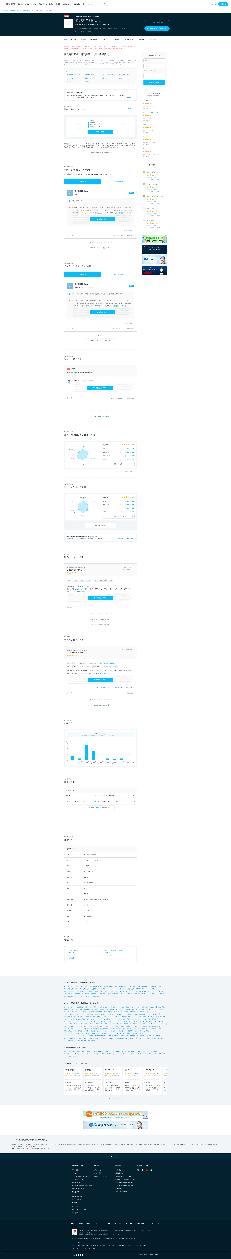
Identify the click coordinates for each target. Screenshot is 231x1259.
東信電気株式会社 (96, 1028)
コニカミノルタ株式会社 (112, 1026)
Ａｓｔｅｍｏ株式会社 (127, 993)
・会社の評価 (70, 78)
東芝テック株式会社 (80, 1040)
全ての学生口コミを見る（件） (100, 705)
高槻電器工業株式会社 (129, 1011)
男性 (82, 580)
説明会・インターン (30, 4)
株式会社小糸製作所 (108, 1038)
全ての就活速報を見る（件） (100, 416)
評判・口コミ (149, 177)
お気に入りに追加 (158, 22)
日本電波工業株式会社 (101, 1035)
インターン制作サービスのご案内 (124, 1185)
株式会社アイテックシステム (142, 1026)
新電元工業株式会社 (133, 1031)
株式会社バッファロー (138, 1009)
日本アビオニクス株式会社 (92, 1033)
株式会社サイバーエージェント (155, 196)
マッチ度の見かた (131, 108)
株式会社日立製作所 (152, 172)
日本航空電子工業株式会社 (97, 1026)
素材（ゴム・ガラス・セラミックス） (125, 1054)
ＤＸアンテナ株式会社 (123, 1007)
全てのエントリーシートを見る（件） (100, 248)
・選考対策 (86, 81)
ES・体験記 (49, 4)
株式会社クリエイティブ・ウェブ (113, 1011)
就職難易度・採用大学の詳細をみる (101, 152)
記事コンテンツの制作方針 (79, 1210)
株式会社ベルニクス (157, 1019)
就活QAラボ (66, 4)
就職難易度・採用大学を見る (125, 538)
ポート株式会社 (139, 1230)
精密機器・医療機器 (97, 1051)
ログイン (214, 4)
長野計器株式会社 (130, 1035)
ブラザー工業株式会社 (155, 986)
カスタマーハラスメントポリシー (153, 1223)
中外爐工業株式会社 (148, 1016)
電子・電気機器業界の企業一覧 (23, 10)
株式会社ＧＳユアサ (100, 1014)
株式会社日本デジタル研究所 (116, 1035)
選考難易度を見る (101, 132)
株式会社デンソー (107, 986)
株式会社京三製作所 (69, 1026)
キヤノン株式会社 (103, 993)
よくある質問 (97, 1173)
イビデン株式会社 (99, 1009)
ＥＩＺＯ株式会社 (119, 1019)
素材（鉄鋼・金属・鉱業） (106, 1054)
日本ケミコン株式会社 (154, 1035)
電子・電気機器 (86, 1051)
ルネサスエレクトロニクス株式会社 (73, 993)
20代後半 (75, 580)
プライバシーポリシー (97, 1223)
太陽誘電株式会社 (96, 989)
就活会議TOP (5, 10)
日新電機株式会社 (142, 1011)
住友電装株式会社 (140, 989)
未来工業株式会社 (160, 1007)
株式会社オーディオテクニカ (108, 1021)
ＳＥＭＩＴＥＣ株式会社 (83, 1028)
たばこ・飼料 (67, 1056)
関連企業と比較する (100, 525)
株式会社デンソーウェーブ (142, 993)
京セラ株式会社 (130, 989)
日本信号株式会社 (158, 1021)
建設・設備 (131, 1051)
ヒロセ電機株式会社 (82, 991)
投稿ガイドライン (77, 1182)
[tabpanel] (100, 213)
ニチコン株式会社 (88, 1014)
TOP (65, 39)
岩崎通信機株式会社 (95, 1038)
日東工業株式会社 (79, 1016)
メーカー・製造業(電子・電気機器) (88, 28)
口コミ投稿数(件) (93, 24)
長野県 (104, 28)
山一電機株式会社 (142, 1035)
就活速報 (58, 4)
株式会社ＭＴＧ (158, 1038)
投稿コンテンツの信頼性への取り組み (82, 1185)
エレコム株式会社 (136, 1016)
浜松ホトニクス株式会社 (95, 991)
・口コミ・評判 (87, 78)
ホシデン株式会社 (160, 1016)
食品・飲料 (67, 1051)
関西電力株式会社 (152, 220)
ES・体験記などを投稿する (158, 28)
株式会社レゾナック (131, 991)
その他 (75, 1056)
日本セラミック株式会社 (109, 1007)
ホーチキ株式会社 (122, 1021)
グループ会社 (129, 1223)
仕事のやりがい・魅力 (75, 653)
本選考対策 (72, 952)
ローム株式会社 (151, 989)
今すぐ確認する (129, 97)
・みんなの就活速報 (123, 75)
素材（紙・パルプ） (141, 1054)
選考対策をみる (160, 179)
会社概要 (81, 1223)
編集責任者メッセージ (78, 1213)
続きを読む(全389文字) (120, 306)
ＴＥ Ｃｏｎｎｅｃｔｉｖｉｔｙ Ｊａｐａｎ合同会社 (78, 1035)
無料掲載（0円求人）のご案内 (123, 1176)
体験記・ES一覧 (73, 950)
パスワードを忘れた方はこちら (151, 71)
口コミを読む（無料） (100, 598)
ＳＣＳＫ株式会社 (152, 208)
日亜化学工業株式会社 (82, 1007)
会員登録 (223, 4)
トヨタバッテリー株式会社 (158, 993)
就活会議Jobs (78, 4)
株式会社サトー (121, 1033)
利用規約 (88, 1223)
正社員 (110, 580)
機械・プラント (108, 1051)
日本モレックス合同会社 (70, 1024)
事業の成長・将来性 (75, 570)
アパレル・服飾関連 (152, 1051)
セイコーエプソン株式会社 (71, 986)
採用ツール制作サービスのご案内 (124, 1182)
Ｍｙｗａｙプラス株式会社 (71, 1021)
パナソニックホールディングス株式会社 (124, 986)
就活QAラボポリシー (119, 1223)
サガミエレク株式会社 (96, 1024)
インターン (106, 39)
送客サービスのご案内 (121, 1191)
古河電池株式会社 (144, 1031)
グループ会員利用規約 (139, 1223)
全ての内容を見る (128, 687)
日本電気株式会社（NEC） (71, 989)
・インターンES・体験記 (108, 75)
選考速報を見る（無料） (100, 388)
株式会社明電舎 (121, 1031)
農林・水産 (162, 1054)
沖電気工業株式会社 (69, 991)
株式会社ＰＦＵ (68, 1016)
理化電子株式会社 (135, 1024)
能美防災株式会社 (131, 1038)
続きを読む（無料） (102, 219)
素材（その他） (153, 1054)
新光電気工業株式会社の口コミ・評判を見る (109, 687)
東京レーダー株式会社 (135, 1021)
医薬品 (124, 1051)
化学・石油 (117, 1051)
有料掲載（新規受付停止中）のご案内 (125, 1179)
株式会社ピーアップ (143, 1028)
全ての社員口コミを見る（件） (101, 619)
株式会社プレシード (69, 1007)
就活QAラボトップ (77, 1196)
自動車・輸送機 (76, 1051)
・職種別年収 (122, 78)
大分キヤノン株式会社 (137, 1007)
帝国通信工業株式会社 (70, 1031)
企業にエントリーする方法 (101, 1176)
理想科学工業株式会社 (90, 993)
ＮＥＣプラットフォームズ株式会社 (73, 1033)
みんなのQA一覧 (76, 1199)
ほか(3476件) (91, 1040)
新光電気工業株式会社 (81, 48)
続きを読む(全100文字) (105, 673)
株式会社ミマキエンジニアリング (73, 1014)
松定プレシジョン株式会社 (123, 1009)
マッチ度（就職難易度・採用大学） (115, 950)
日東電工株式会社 (85, 989)
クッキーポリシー (108, 1223)
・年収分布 (104, 78)
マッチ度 (73, 39)
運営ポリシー (73, 1223)
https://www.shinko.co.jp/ (85, 31)
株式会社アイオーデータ (93, 1019)
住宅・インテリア (140, 1051)
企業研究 (141, 39)
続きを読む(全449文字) (125, 213)
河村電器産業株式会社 (96, 1011)
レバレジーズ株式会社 (153, 184)
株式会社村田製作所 (95, 986)
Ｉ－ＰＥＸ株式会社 (113, 1016)
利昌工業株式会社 (149, 1007)
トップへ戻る (115, 1156)
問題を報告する (130, 235)
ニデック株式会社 (128, 1014)
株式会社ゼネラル (147, 1021)
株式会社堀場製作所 (140, 1014)
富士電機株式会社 (114, 993)
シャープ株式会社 (119, 991)
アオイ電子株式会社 (95, 1007)
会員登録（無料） (154, 82)
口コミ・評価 (129, 39)
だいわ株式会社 (160, 1009)
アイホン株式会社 (108, 991)
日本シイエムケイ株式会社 (108, 1031)
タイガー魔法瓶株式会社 (86, 1009)
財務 (95, 580)
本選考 (117, 39)
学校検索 (74, 1173)
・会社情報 (69, 81)
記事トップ (75, 1206)
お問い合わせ (97, 1170)
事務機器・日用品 (68, 1054)
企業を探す (12, 10)
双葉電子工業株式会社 (127, 1026)
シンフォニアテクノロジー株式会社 (89, 1021)
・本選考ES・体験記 (89, 75)
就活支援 (41, 4)
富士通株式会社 (84, 986)
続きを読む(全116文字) (79, 591)
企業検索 (20, 4)
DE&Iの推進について (77, 1179)
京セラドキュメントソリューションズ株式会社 (87, 996)
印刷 (76, 1054)
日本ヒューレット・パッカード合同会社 (113, 989)
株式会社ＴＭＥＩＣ (147, 1024)
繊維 (95, 1054)
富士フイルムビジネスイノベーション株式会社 (151, 991)
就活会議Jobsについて (78, 1188)
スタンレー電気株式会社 (70, 1038)
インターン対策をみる (151, 179)
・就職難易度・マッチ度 (73, 75)
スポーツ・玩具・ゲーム (86, 1054)
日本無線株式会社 (68, 996)
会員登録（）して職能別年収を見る (100, 807)
